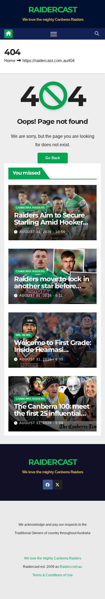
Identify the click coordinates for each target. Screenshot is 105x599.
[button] (97, 33)
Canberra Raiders (30, 207)
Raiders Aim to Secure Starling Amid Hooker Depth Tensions (49, 222)
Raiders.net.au (71, 567)
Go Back (52, 158)
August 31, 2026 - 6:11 (41, 296)
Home (9, 60)
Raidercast (52, 9)
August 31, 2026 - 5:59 (41, 423)
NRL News (23, 335)
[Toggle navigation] (54, 34)
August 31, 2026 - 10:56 (42, 232)
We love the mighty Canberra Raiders (52, 558)
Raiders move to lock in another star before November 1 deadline (51, 286)
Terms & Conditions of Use (52, 575)
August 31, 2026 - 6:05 (41, 359)
